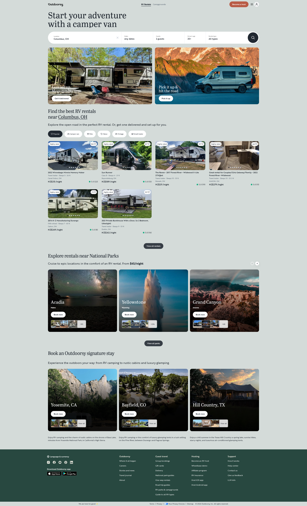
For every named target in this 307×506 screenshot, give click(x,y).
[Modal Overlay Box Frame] (153, 253)
